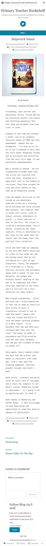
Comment (32, 494)
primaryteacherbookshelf (16, 44)
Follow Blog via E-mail (21, 506)
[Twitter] (23, 24)
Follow (14, 530)
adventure (18, 50)
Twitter (23, 536)
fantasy (24, 50)
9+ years (12, 47)
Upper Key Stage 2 (31, 47)
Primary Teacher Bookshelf (23, 10)
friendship (30, 50)
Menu (27, 33)
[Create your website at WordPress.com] (23, 2)
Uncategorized (20, 47)
